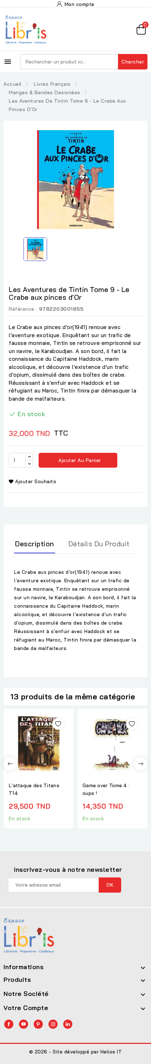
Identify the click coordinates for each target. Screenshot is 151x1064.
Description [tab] (34, 543)
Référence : (23, 309)
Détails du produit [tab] (99, 543)
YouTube (23, 1024)
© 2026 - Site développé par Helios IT (75, 1051)
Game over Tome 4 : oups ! (106, 789)
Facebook (8, 1024)
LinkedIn (67, 1024)
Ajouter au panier (79, 460)
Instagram (53, 1024)
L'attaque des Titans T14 (34, 789)
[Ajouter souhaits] (58, 724)
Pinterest (38, 1024)
